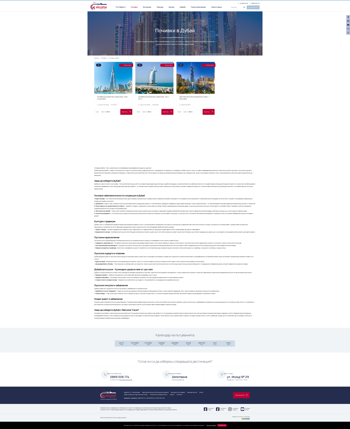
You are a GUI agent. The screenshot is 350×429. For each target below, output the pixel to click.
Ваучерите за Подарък (178, 392)
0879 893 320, (150, 398)
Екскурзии (147, 7)
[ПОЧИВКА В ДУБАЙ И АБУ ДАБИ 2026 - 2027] (113, 88)
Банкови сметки (192, 392)
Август (121, 343)
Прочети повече (211, 425)
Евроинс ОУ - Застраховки (132, 392)
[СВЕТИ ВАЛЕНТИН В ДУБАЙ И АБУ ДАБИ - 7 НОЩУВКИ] (195, 88)
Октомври (148, 343)
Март (215, 343)
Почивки (134, 7)
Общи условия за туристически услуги (136, 394)
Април (228, 343)
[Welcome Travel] (98, 6)
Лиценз (172, 394)
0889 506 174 (256, 3)
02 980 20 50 (244, 3)
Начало (96, 58)
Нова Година (216, 7)
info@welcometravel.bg (125, 380)
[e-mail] (348, 29)
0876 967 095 (160, 398)
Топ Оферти (120, 7)
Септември (135, 343)
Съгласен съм (222, 425)
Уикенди (160, 7)
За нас (201, 392)
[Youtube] (348, 25)
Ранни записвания (198, 7)
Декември (175, 343)
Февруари (201, 343)
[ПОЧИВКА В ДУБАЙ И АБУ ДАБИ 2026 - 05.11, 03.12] (154, 88)
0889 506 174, (142, 398)
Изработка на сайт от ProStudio (241, 416)
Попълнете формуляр (178, 380)
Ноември (162, 343)
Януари (188, 343)
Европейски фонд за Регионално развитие (155, 392)
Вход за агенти (254, 7)
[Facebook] (348, 17)
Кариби (183, 7)
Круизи (171, 7)
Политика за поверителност (159, 394)
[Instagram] (348, 21)
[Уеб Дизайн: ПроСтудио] (241, 418)
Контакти (179, 394)
